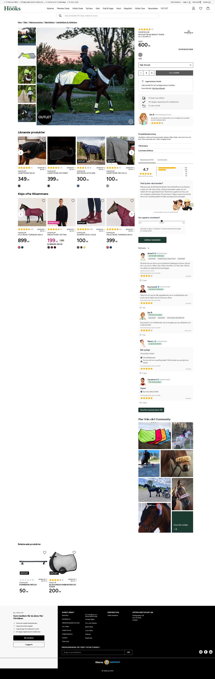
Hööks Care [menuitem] (140, 8)
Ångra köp (88, 638)
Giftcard (88, 634)
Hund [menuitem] (118, 8)
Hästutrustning (36, 22)
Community (162, 160)
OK (128, 652)
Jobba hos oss (66, 630)
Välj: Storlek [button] (145, 65)
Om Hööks (65, 626)
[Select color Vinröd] (19, 247)
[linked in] (211, 652)
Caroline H (152, 380)
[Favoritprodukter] (201, 8)
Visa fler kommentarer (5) (151, 410)
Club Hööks (89, 630)
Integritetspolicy (67, 634)
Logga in (185, 2)
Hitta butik (195, 2)
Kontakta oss (66, 619)
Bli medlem (29, 638)
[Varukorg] (208, 8)
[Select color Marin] (78, 186)
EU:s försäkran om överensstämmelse (91, 615)
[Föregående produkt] (20, 152)
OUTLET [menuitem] (164, 8)
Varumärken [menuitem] (153, 8)
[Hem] (24, 8)
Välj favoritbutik (158, 88)
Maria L (151, 341)
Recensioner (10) (147, 160)
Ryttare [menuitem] (89, 8)
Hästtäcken (50, 22)
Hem (20, 22)
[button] (27, 36)
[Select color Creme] (55, 247)
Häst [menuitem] (98, 8)
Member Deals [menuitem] (63, 8)
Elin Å (152, 115)
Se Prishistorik (186, 49)
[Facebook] (206, 652)
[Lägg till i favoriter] (131, 32)
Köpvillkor (65, 615)
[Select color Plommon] (52, 247)
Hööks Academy (113, 615)
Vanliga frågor (89, 619)
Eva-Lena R (152, 287)
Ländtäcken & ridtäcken (66, 22)
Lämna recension (152, 240)
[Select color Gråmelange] (107, 186)
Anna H (151, 253)
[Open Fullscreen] (130, 121)
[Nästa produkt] (131, 152)
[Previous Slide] (40, 76)
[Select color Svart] (19, 186)
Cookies (64, 638)
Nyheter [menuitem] (50, 8)
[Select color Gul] (84, 247)
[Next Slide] (130, 76)
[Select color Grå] (140, 55)
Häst (25, 22)
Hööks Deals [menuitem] (77, 8)
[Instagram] (201, 652)
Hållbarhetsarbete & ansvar (71, 623)
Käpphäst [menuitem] (128, 8)
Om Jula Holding (91, 623)
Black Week (89, 627)
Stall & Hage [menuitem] (108, 8)
